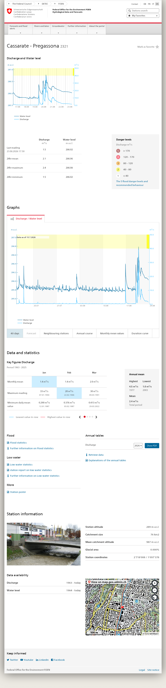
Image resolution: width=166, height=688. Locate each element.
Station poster (18, 492)
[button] (80, 417)
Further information (77, 26)
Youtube (28, 659)
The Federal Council (22, 3)
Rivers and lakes (41, 26)
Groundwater (58, 26)
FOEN (61, 3)
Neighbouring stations (56, 333)
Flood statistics (18, 442)
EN (157, 4)
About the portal (96, 26)
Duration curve (140, 333)
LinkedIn (44, 659)
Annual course (85, 333)
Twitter (14, 659)
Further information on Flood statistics (31, 448)
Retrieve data (96, 454)
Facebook (59, 659)
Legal (142, 669)
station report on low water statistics (31, 470)
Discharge (90, 445)
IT (153, 4)
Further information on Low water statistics (34, 475)
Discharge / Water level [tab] (29, 218)
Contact (134, 4)
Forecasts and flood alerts (18, 27)
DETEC (44, 3)
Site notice (153, 669)
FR (149, 4)
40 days (15, 333)
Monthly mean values (112, 333)
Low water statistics (21, 464)
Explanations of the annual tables (107, 460)
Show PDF (152, 445)
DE (145, 4)
